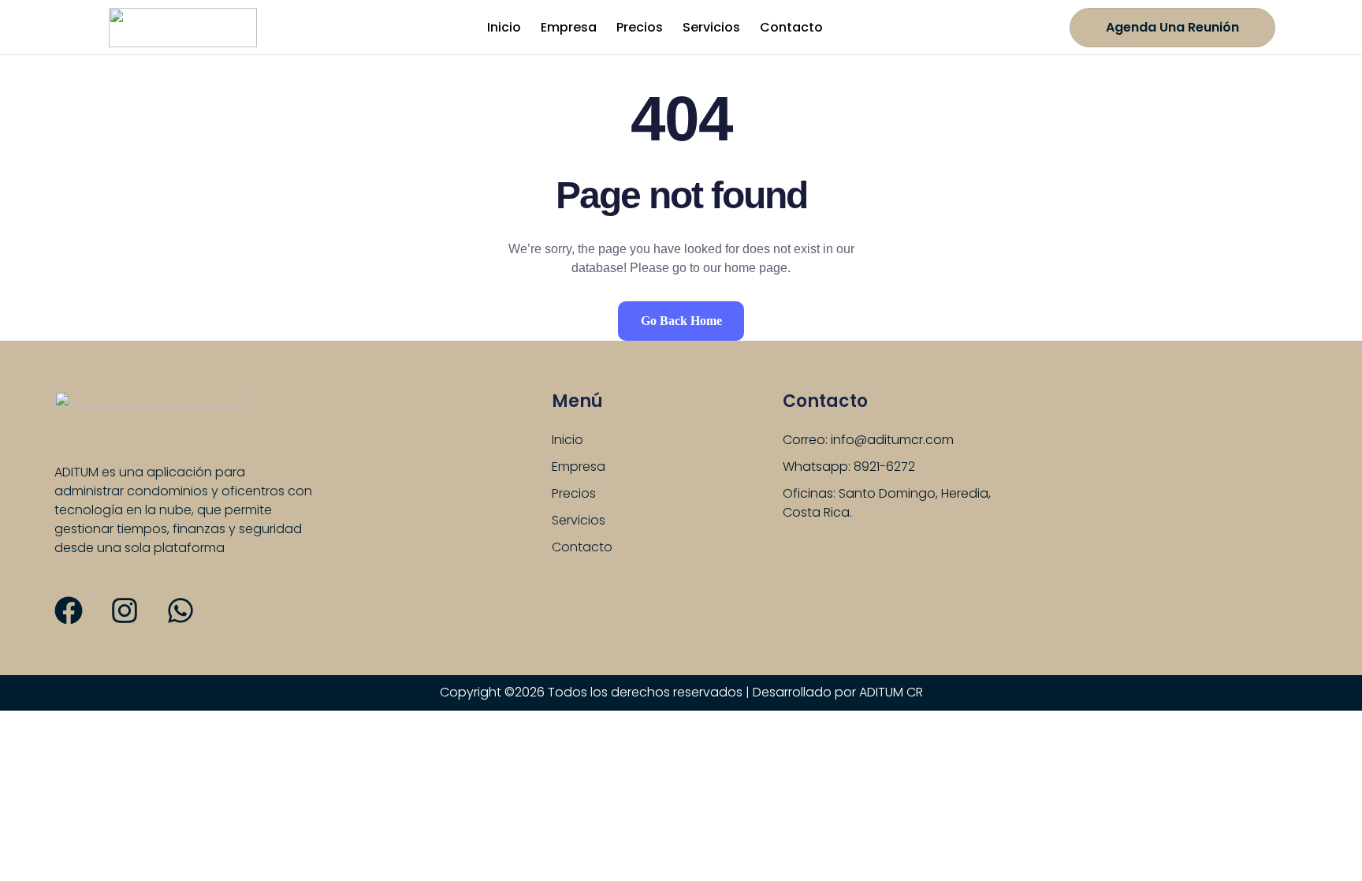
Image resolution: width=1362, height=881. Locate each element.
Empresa (569, 27)
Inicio (504, 27)
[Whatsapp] (180, 610)
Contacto (791, 27)
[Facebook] (68, 610)
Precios (639, 27)
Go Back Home (681, 320)
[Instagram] (124, 610)
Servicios (711, 27)
